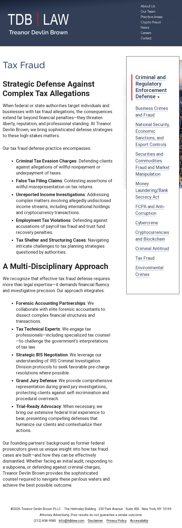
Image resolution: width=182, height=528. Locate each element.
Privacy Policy (117, 521)
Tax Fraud (144, 258)
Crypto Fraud (150, 22)
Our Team (148, 11)
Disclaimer (95, 521)
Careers (146, 33)
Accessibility (139, 521)
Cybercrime (146, 222)
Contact (146, 38)
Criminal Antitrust (152, 248)
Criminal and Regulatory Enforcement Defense (151, 87)
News (145, 27)
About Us (148, 6)
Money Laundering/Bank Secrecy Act (151, 190)
